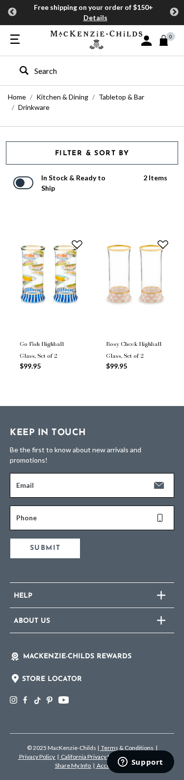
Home (17, 97)
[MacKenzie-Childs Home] (96, 38)
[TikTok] (37, 700)
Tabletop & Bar (121, 97)
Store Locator (52, 679)
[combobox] (83, 70)
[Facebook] (25, 700)
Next (174, 12)
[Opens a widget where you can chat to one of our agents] (140, 762)
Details (95, 17)
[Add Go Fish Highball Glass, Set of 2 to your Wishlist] (77, 244)
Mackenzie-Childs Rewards (77, 656)
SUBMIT (45, 548)
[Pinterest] (50, 700)
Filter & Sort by (92, 153)
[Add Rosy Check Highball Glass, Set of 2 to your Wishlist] (163, 244)
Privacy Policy (37, 756)
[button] (146, 40)
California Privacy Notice (93, 756)
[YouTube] (63, 700)
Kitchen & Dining (62, 97)
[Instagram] (13, 700)
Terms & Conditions (127, 747)
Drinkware (34, 107)
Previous (12, 12)
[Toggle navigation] (15, 40)
